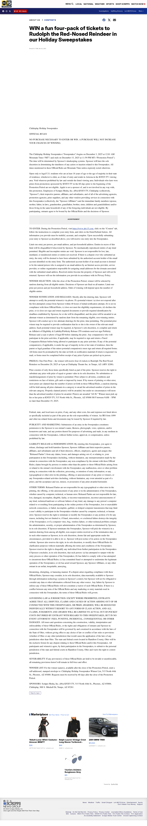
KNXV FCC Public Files (85, 814)
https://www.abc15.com (82, 228)
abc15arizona (7, 11)
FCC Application (137, 814)
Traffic (98, 802)
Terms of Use (138, 812)
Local (79, 4)
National (88, 4)
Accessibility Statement (92, 815)
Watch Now (137, 4)
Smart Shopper (107, 802)
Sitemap (68, 812)
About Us (34, 20)
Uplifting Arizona (117, 11)
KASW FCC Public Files (103, 814)
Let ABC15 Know (130, 11)
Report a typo (35, 693)
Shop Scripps (123, 4)
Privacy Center (104, 812)
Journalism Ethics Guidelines (121, 812)
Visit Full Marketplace (110, 714)
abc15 (3, 11)
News (85, 802)
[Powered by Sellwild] (114, 784)
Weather (100, 4)
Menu (69, 4)
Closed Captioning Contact (133, 815)
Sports (110, 4)
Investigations (104, 11)
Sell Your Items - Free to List (59, 715)
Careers (73, 814)
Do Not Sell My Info (79, 812)
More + (141, 11)
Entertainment (132, 802)
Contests (50, 20)
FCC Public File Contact (121, 814)
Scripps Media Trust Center (112, 815)
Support (140, 804)
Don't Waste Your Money (127, 804)
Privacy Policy (93, 812)
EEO (67, 814)
